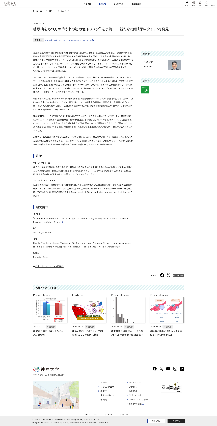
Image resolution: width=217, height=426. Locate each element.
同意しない (156, 421)
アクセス (133, 386)
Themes (135, 3)
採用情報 (133, 390)
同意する (176, 421)
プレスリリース (63, 11)
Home (88, 3)
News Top (37, 11)
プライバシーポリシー (92, 414)
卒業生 (103, 390)
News (102, 3)
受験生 (103, 382)
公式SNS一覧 (135, 395)
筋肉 (93, 40)
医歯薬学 (38, 40)
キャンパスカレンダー (138, 399)
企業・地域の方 (107, 395)
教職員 (103, 399)
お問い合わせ (135, 382)
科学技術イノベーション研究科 (49, 266)
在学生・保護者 (107, 386)
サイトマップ (125, 414)
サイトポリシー (110, 414)
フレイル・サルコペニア (79, 40)
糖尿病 (49, 40)
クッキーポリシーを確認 (98, 422)
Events (118, 3)
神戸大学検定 (135, 403)
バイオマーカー (61, 40)
